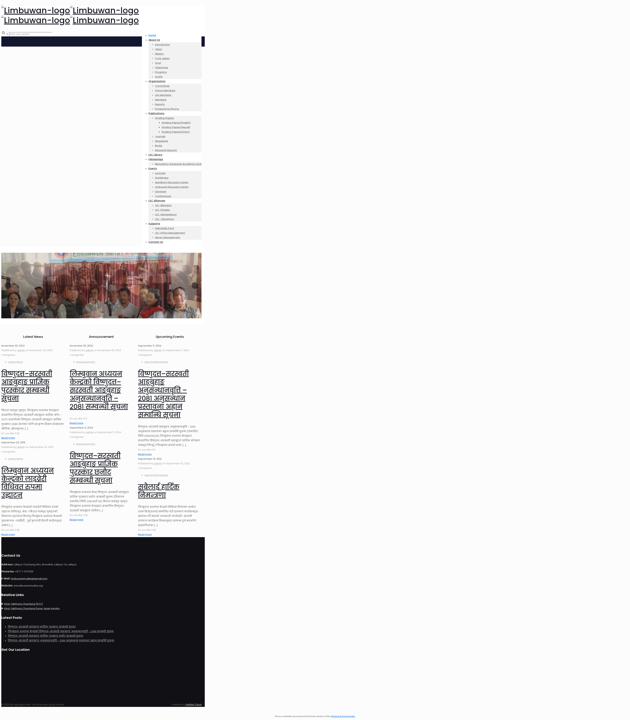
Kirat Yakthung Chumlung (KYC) (23, 604)
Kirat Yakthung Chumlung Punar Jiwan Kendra (32, 608)
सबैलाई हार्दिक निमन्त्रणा (158, 491)
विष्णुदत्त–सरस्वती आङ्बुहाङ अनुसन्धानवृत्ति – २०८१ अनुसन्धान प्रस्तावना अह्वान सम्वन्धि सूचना (163, 394)
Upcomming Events (156, 362)
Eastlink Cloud (193, 704)
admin (21, 350)
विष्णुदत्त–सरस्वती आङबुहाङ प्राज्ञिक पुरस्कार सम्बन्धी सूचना (26, 386)
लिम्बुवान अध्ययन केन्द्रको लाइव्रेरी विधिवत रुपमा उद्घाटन (27, 483)
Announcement (85, 362)
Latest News (15, 362)
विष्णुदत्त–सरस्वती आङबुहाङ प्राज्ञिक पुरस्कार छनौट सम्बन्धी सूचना (95, 468)
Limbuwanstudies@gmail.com (29, 578)
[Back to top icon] (4, 711)
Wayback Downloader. (343, 716)
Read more (8, 438)
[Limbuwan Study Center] (70, 15)
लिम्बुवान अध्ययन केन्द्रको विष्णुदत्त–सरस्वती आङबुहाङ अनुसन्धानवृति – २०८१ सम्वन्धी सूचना (99, 390)
